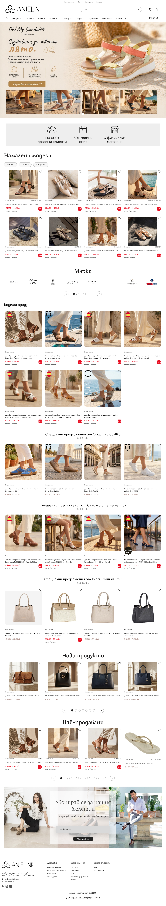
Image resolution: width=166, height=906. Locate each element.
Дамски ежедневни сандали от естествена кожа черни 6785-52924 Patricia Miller (22, 252)
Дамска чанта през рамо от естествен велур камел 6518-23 (22, 696)
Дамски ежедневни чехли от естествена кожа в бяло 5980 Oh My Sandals (101, 357)
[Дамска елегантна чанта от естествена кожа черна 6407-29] (103, 676)
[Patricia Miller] (33, 282)
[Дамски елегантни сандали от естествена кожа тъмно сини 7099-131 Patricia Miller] (142, 533)
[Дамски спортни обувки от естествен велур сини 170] (23, 462)
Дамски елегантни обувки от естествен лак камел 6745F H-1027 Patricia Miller (101, 252)
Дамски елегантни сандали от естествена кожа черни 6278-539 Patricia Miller (21, 205)
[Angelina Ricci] (72, 282)
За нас (72, 874)
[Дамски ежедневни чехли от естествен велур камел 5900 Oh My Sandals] (102, 533)
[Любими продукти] (151, 9)
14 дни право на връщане (56, 870)
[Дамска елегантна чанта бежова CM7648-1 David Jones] (102, 606)
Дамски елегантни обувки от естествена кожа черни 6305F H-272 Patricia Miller (102, 205)
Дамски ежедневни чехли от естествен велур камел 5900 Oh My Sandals (101, 561)
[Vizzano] (53, 282)
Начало (6, 18)
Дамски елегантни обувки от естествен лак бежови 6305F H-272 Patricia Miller (62, 205)
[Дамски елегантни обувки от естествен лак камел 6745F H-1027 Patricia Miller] (102, 231)
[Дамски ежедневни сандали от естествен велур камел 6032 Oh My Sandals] (63, 388)
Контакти (107, 18)
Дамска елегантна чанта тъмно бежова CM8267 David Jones (61, 635)
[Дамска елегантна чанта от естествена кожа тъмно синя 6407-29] (142, 676)
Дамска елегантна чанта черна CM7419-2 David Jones (141, 635)
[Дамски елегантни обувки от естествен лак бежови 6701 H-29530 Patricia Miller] (142, 231)
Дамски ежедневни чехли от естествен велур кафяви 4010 (61, 357)
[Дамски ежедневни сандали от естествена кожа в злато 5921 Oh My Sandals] (63, 533)
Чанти (52, 18)
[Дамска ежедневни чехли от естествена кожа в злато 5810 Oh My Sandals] (103, 743)
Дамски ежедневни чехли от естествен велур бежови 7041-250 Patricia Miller (141, 205)
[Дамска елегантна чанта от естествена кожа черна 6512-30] (63, 676)
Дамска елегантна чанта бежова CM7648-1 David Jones (102, 635)
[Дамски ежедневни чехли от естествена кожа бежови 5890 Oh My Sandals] (23, 329)
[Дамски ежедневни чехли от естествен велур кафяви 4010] (63, 329)
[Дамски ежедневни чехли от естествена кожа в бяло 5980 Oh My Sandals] (102, 329)
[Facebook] (150, 18)
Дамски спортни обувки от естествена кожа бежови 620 (101, 490)
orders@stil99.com (12, 879)
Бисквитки (74, 870)
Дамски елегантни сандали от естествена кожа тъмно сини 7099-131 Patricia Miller (142, 561)
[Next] (99, 293)
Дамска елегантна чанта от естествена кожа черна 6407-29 (102, 696)
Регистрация (69, 2)
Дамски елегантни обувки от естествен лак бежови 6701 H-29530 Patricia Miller (141, 252)
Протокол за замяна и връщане (79, 878)
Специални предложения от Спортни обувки (83, 434)
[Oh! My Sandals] (13, 282)
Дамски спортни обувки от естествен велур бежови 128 (61, 490)
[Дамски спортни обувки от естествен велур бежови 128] (63, 462)
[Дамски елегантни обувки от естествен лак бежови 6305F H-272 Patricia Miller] (63, 184)
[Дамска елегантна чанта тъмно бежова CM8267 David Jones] (63, 606)
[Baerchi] (92, 282)
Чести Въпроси (102, 862)
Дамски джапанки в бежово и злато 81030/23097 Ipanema (138, 763)
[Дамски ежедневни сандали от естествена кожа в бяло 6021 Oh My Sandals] (142, 329)
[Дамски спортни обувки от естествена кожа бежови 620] (102, 462)
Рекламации (51, 874)
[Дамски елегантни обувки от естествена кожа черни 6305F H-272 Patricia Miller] (102, 184)
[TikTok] (157, 18)
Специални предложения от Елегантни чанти (83, 579)
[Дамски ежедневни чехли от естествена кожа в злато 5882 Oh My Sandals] (63, 743)
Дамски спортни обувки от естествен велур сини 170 (21, 490)
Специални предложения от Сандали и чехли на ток (83, 505)
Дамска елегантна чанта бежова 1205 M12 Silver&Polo (22, 635)
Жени (29, 18)
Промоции (93, 18)
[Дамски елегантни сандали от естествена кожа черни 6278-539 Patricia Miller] (23, 184)
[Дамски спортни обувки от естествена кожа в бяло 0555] (142, 462)
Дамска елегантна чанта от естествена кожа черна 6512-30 (62, 696)
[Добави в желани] (40, 171)
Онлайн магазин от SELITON (83, 893)
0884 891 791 (9, 882)
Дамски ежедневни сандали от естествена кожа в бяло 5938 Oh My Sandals (23, 416)
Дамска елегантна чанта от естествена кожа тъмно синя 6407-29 (142, 696)
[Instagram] (154, 18)
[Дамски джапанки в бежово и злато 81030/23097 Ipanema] (142, 743)
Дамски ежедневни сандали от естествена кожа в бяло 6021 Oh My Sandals (142, 357)
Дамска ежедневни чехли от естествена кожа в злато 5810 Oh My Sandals (102, 762)
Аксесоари (66, 18)
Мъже (40, 18)
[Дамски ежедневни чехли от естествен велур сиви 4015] (102, 388)
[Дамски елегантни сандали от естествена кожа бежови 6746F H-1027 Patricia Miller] (63, 231)
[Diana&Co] (112, 282)
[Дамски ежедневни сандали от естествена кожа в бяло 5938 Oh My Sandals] (23, 388)
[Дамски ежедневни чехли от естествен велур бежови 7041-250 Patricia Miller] (142, 184)
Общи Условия (77, 862)
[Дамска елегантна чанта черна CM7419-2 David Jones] (142, 606)
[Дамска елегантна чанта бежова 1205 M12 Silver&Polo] (23, 606)
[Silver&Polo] (151, 282)
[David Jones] (132, 282)
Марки (80, 18)
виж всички (83, 438)
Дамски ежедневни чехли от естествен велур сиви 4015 (101, 416)
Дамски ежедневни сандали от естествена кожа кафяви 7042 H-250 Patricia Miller (23, 561)
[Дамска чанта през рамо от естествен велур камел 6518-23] (23, 676)
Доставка (52, 862)
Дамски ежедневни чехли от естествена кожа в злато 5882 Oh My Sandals (63, 762)
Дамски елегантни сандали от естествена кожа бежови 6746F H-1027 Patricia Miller (61, 252)
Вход (79, 2)
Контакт (74, 867)
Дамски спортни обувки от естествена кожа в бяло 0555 (140, 490)
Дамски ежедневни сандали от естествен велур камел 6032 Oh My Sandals (62, 416)
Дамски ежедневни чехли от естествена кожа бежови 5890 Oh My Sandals (22, 357)
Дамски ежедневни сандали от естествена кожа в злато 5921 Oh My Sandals (63, 561)
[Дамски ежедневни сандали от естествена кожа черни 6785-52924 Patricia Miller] (23, 231)
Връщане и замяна (54, 867)
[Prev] (66, 293)
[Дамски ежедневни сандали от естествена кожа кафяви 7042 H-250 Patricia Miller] (23, 533)
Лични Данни (52, 877)
